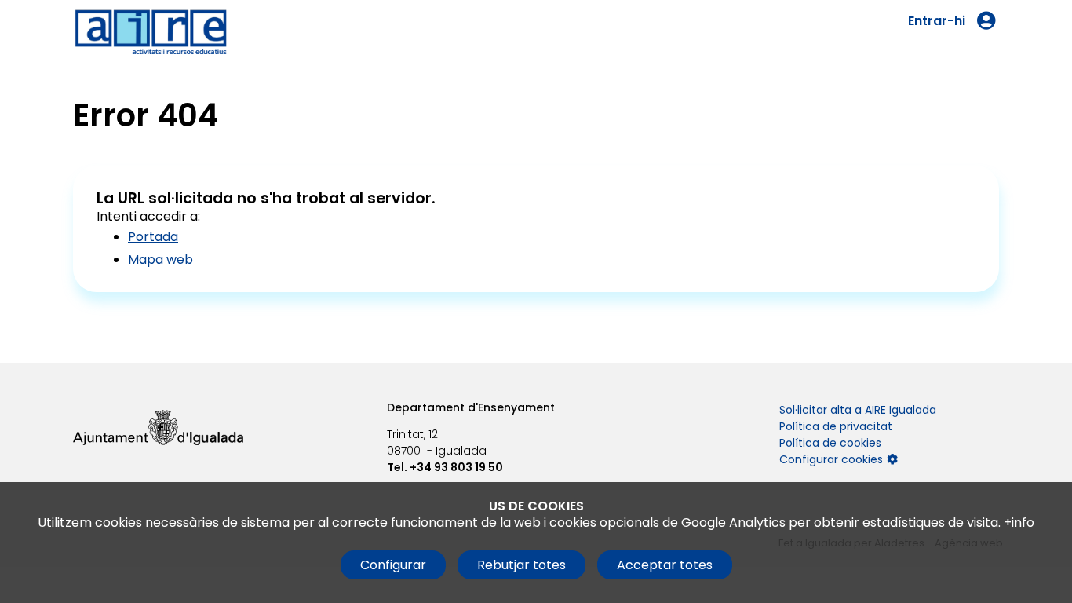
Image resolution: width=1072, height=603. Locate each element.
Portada (153, 237)
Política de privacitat (835, 426)
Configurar (393, 565)
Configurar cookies (831, 459)
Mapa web (160, 259)
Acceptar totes (665, 565)
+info (1019, 522)
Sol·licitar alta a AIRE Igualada (857, 410)
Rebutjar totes (521, 565)
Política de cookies (830, 443)
